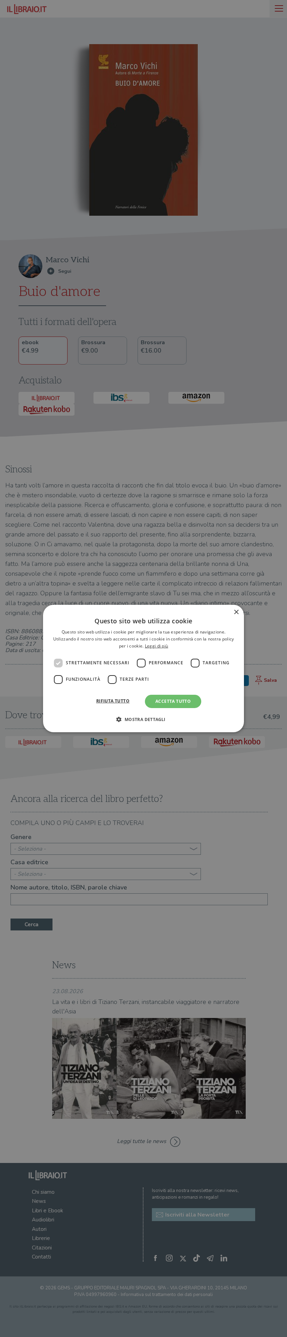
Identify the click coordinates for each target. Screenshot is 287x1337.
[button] (143, 719)
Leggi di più (156, 646)
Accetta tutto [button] (173, 701)
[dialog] (143, 668)
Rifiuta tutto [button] (113, 701)
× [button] (236, 612)
